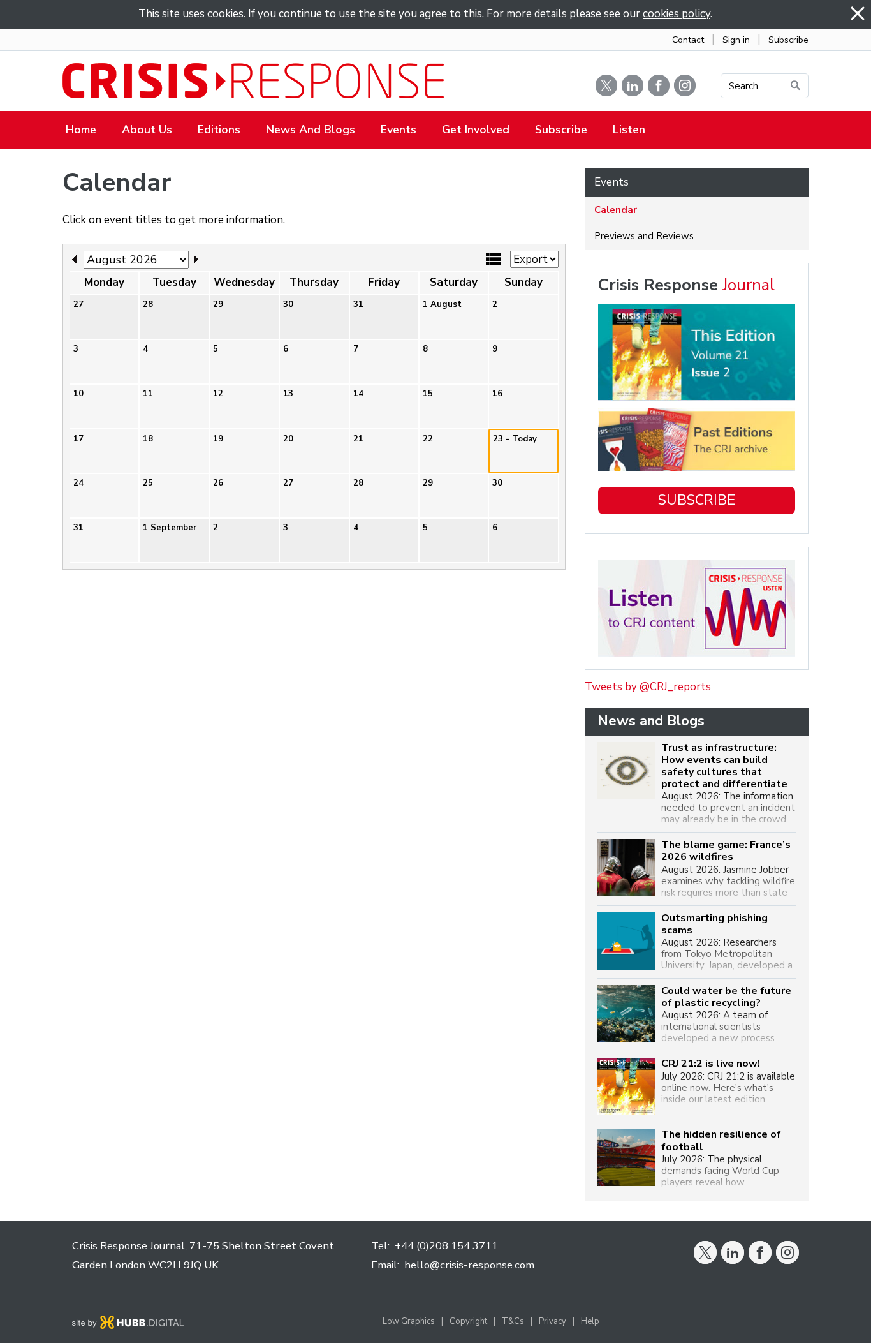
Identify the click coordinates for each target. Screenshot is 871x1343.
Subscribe (788, 40)
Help (590, 1321)
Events (398, 129)
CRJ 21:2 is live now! (710, 1064)
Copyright (468, 1321)
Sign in (736, 40)
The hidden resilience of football (721, 1141)
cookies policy (676, 13)
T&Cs (513, 1321)
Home (81, 129)
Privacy (552, 1321)
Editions (219, 129)
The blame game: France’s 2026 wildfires (726, 851)
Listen (629, 129)
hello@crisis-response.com (469, 1265)
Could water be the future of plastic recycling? (726, 997)
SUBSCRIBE (696, 500)
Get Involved (475, 129)
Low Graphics (409, 1321)
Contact (688, 40)
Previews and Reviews (644, 236)
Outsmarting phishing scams (714, 924)
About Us (147, 129)
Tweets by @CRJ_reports (648, 686)
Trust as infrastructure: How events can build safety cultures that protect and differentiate (724, 766)
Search (743, 86)
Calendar (615, 210)
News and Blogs (310, 129)
